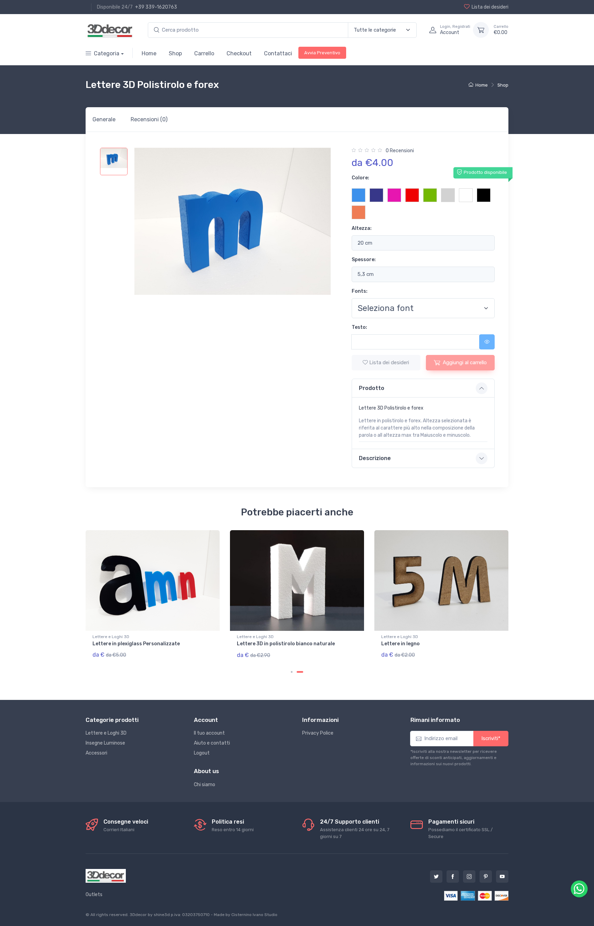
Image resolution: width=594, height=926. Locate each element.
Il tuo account (209, 733)
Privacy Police (317, 733)
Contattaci (278, 53)
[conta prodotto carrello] (481, 30)
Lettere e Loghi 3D (106, 733)
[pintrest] (486, 876)
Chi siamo (204, 785)
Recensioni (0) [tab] (149, 119)
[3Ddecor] (110, 30)
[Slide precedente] (108, 604)
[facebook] (453, 876)
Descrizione (375, 458)
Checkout (239, 53)
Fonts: (359, 291)
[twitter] (436, 876)
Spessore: (364, 260)
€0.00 (501, 30)
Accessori (96, 753)
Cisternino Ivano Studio (254, 914)
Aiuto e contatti (212, 743)
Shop (175, 53)
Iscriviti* (490, 738)
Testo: (359, 327)
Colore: (360, 178)
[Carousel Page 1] (292, 672)
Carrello (204, 53)
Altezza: (362, 228)
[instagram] (469, 876)
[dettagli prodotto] (153, 580)
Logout (202, 753)
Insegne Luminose (105, 743)
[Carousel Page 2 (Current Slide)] (300, 672)
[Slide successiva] (485, 604)
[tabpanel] (297, 313)
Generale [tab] (104, 119)
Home (149, 53)
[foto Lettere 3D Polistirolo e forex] (114, 161)
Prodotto (371, 388)
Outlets (94, 894)
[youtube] (502, 876)
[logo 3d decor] (106, 876)
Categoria (106, 53)
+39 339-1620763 (156, 7)
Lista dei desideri (490, 7)
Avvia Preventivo (322, 52)
